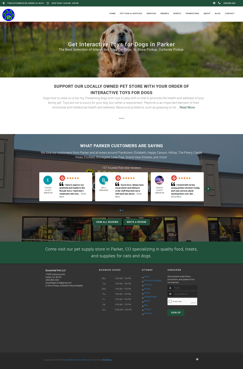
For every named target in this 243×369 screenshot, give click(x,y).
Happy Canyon (157, 152)
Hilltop (172, 152)
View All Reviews (107, 222)
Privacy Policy (67, 360)
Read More (187, 107)
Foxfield (89, 157)
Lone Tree (117, 157)
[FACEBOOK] (214, 3)
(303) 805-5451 (52, 280)
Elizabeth (140, 152)
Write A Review (136, 222)
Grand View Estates (138, 157)
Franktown (125, 152)
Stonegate (103, 157)
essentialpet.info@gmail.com (59, 283)
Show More (176, 197)
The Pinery (185, 152)
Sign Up (176, 312)
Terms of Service (82, 360)
